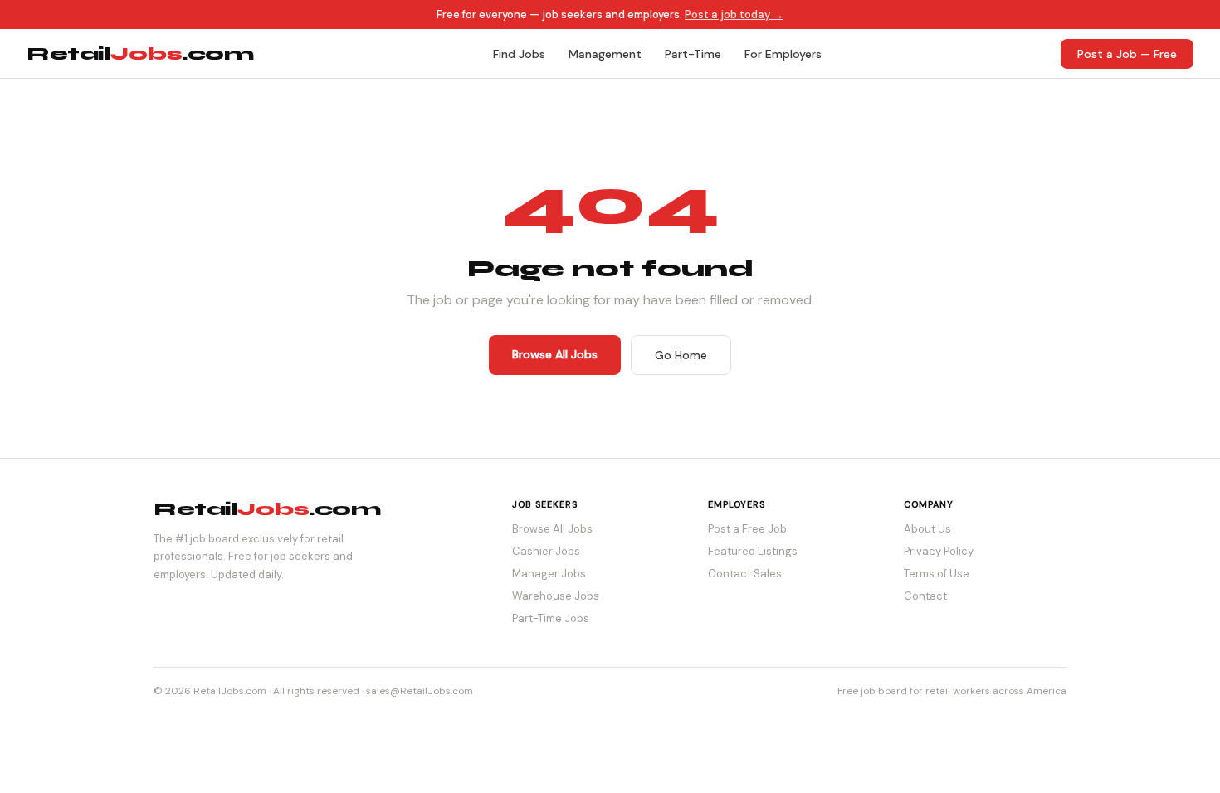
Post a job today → (734, 14)
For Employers (783, 53)
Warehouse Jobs (555, 596)
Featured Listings (753, 551)
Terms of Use (936, 574)
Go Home (681, 355)
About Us (927, 529)
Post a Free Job (747, 529)
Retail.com (140, 54)
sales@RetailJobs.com (419, 691)
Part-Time (693, 53)
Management (605, 53)
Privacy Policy (939, 551)
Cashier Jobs (546, 551)
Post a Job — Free (1127, 53)
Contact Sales (745, 574)
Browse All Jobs (555, 354)
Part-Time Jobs (550, 618)
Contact (925, 596)
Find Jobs (519, 53)
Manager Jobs (549, 574)
